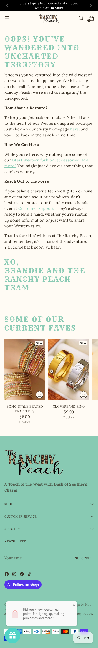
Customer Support (36, 208)
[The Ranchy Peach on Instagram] (15, 575)
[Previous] (7, 5)
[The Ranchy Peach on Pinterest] (22, 575)
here (74, 129)
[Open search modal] (81, 18)
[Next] (91, 5)
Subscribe (84, 558)
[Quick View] (39, 394)
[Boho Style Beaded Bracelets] (24, 369)
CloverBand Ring (69, 406)
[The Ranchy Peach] (49, 18)
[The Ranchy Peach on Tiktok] (30, 575)
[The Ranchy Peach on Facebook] (7, 575)
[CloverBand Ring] (68, 369)
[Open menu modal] (7, 18)
